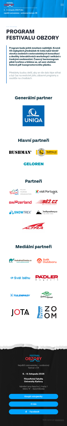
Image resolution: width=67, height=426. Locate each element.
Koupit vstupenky (33, 396)
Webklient (59, 420)
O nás (33, 404)
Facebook (34, 411)
